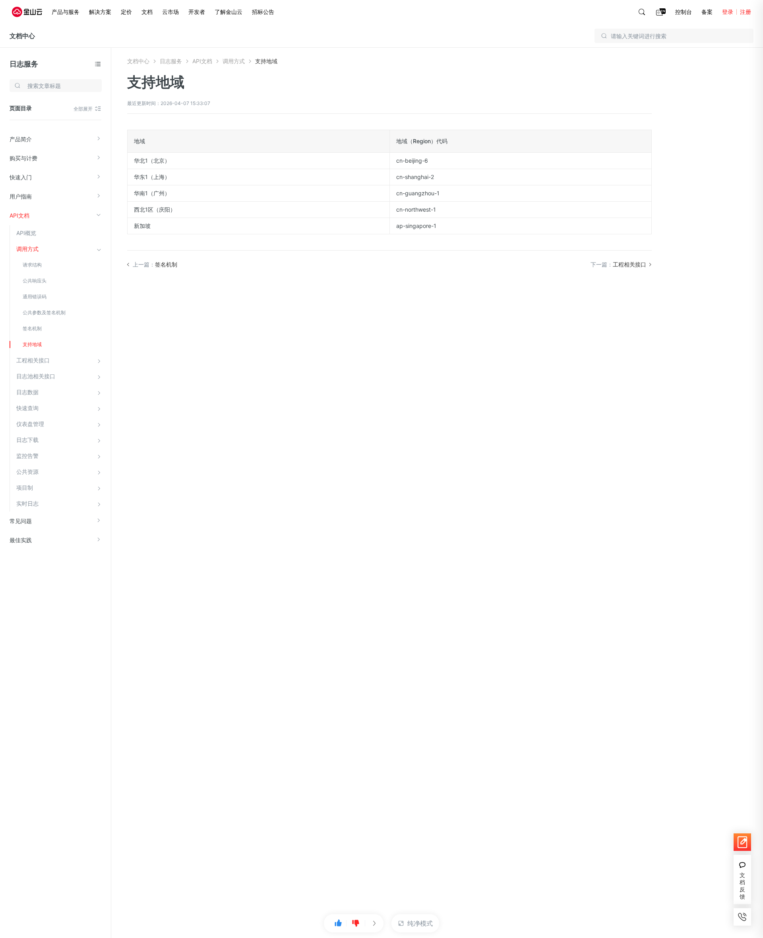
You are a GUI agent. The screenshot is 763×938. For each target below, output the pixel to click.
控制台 (683, 11)
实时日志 (27, 503)
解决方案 (100, 11)
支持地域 (32, 344)
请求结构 (32, 265)
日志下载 (27, 439)
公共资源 (27, 471)
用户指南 (21, 196)
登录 (727, 11)
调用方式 (27, 248)
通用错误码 (34, 297)
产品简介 (21, 139)
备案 (707, 11)
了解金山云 (228, 11)
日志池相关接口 (35, 376)
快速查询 (27, 408)
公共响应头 (34, 281)
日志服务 (24, 64)
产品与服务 (65, 11)
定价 (126, 11)
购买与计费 (23, 158)
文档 (147, 11)
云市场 (170, 11)
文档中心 (22, 36)
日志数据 (27, 392)
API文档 (19, 215)
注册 (745, 11)
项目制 (24, 487)
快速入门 (21, 177)
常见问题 (21, 521)
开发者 (196, 11)
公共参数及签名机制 (44, 312)
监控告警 (27, 455)
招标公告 (263, 11)
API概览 (26, 233)
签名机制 (32, 328)
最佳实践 (21, 540)
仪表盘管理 (30, 423)
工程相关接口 (33, 360)
